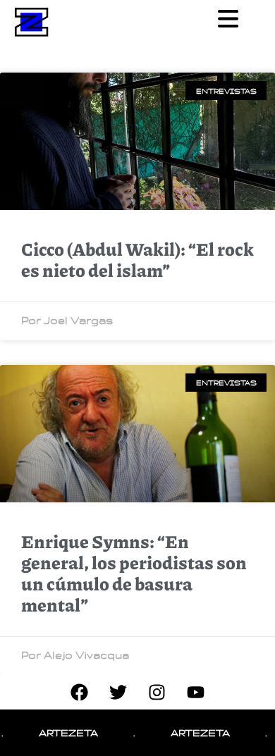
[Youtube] (196, 691)
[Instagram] (157, 691)
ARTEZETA (62, 732)
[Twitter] (118, 691)
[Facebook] (79, 691)
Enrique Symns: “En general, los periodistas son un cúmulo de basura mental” (134, 572)
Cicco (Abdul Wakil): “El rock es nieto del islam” (137, 259)
